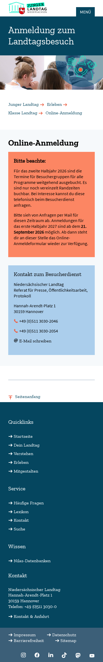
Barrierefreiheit (29, 640)
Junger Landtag (23, 104)
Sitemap (68, 640)
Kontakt (21, 520)
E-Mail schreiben (35, 340)
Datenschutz (64, 634)
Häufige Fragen (29, 502)
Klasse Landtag (22, 112)
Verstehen (23, 453)
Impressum (25, 634)
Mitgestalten (26, 471)
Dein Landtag (27, 445)
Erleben (54, 104)
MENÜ (85, 12)
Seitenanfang (27, 396)
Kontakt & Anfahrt (31, 616)
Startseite (23, 436)
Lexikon (21, 511)
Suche (19, 529)
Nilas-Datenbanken (32, 560)
